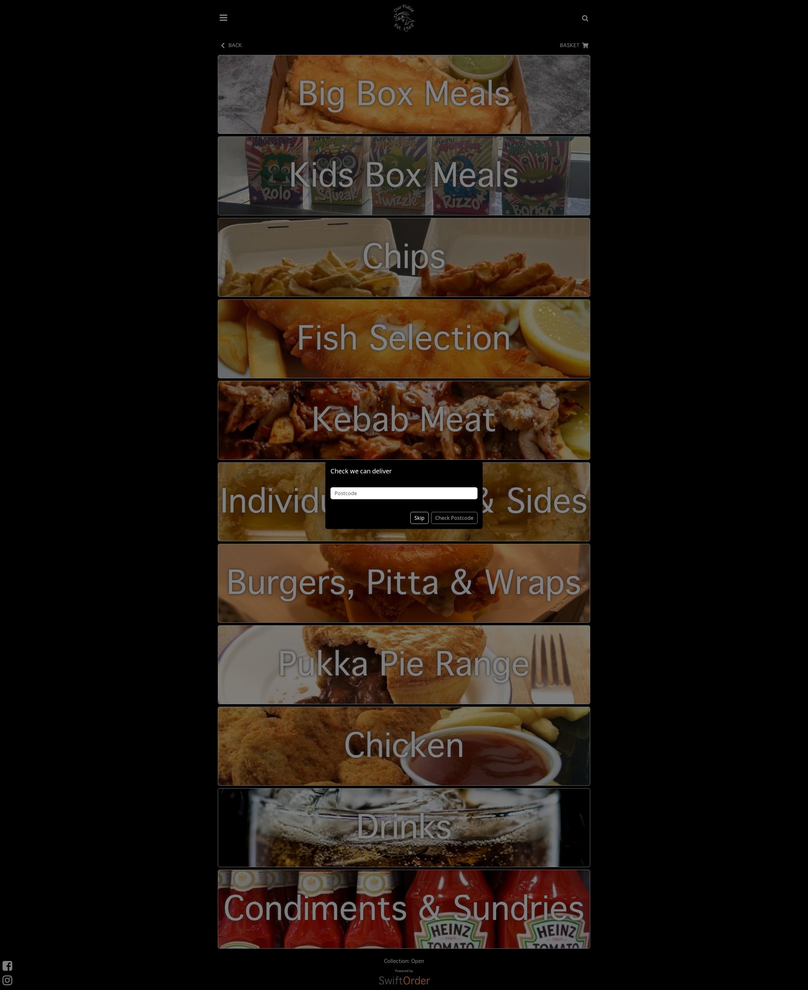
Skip (419, 517)
